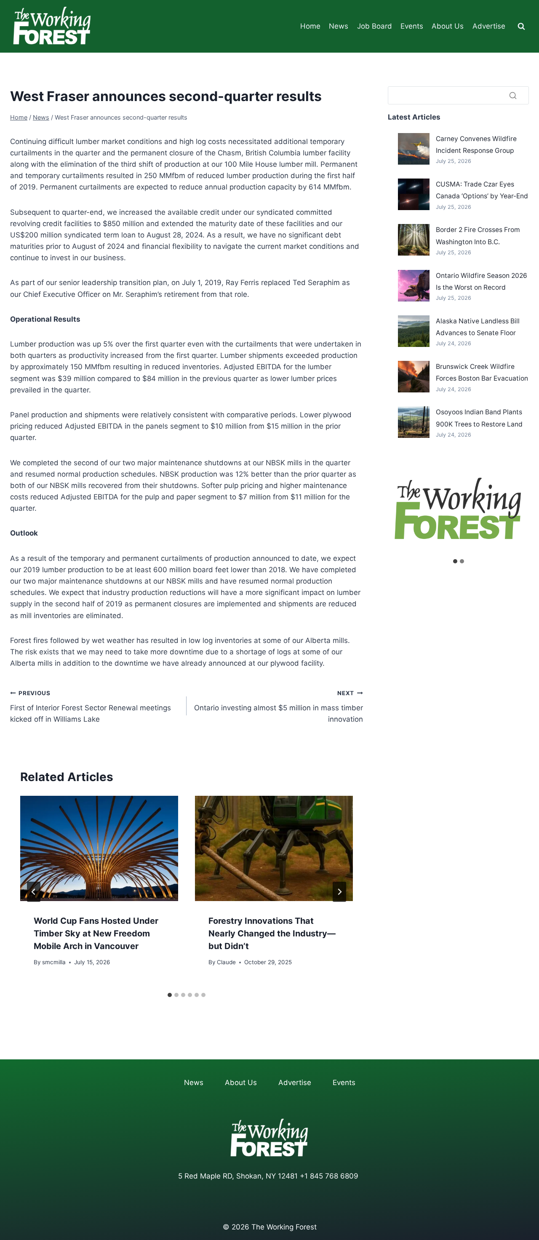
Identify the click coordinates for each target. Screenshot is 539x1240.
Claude (226, 962)
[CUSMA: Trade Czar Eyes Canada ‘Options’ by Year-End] (414, 194)
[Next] (339, 892)
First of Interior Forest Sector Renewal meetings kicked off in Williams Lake (90, 706)
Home (310, 26)
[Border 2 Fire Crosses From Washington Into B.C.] (414, 240)
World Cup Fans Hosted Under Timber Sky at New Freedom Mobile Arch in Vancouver (96, 933)
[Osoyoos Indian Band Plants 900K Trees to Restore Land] (414, 422)
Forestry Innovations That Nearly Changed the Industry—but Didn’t (272, 933)
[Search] (513, 95)
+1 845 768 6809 (329, 1176)
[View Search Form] (521, 26)
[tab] (170, 995)
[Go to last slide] (33, 892)
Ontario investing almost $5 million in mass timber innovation (278, 706)
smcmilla (54, 962)
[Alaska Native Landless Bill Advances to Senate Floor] (414, 331)
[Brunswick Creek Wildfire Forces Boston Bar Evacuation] (414, 376)
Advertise (488, 26)
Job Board (374, 26)
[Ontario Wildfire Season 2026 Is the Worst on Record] (414, 285)
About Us (448, 26)
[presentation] (99, 848)
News (338, 26)
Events (411, 26)
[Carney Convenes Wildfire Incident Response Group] (414, 149)
